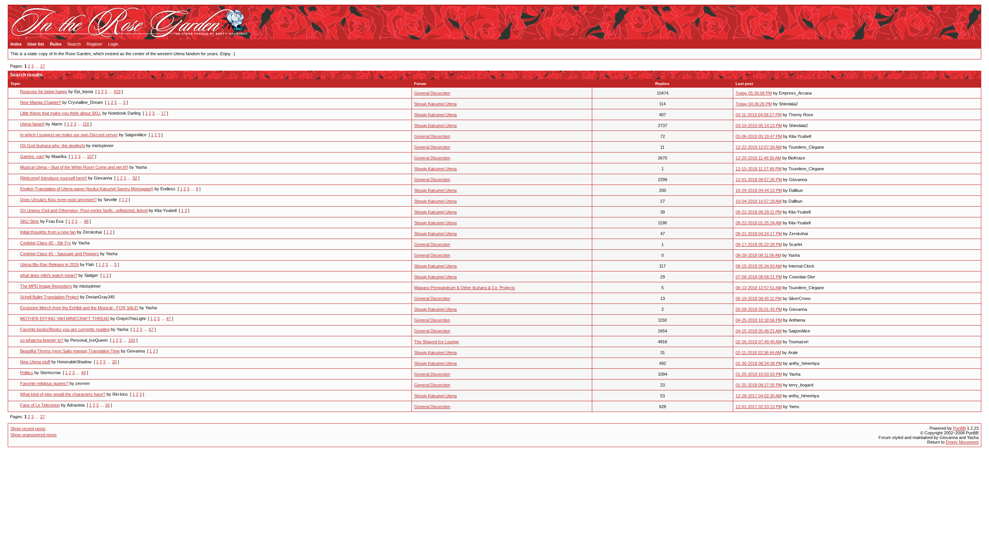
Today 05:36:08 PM (754, 93)
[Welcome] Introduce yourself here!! (53, 178)
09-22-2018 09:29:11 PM (759, 212)
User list (35, 44)
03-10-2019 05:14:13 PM (759, 125)
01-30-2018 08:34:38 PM (759, 363)
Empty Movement (962, 442)
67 (151, 329)
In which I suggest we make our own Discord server (69, 134)
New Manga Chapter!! (40, 102)
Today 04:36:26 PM (754, 104)
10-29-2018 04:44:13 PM (759, 190)
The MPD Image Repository (46, 286)
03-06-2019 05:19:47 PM (759, 136)
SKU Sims (29, 221)
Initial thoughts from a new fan (48, 232)
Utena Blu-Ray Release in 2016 (49, 264)
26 (107, 405)
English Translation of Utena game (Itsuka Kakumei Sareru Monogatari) (86, 188)
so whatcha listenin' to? (41, 340)
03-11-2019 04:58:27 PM (759, 114)
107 (90, 156)
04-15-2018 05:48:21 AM (759, 331)
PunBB (959, 428)
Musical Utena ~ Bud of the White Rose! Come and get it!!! (74, 167)
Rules (55, 44)
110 (86, 124)
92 (135, 178)
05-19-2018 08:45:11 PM (759, 298)
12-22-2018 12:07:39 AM (759, 147)
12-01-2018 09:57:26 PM (759, 179)
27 (42, 66)
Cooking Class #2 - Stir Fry (45, 243)
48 (86, 221)
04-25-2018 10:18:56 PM (759, 320)
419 (117, 91)
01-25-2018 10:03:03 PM (759, 374)
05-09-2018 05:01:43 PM (759, 309)
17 (163, 113)
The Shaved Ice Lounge (436, 341)
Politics (26, 372)
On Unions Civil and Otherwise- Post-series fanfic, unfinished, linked (84, 210)
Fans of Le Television (40, 405)
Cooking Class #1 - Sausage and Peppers (59, 253)
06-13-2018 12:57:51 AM (759, 287)
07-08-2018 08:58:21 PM (759, 277)
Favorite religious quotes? (44, 383)
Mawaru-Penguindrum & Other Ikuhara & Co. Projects (464, 287)
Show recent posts (28, 428)
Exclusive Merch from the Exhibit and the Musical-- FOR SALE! (79, 307)
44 (83, 372)
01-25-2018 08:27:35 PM (759, 385)
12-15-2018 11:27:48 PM (759, 168)
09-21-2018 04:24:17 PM (759, 233)
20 (114, 361)
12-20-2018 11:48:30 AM (758, 158)
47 (168, 318)
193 (131, 340)
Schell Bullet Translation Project (49, 297)
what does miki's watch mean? (48, 275)
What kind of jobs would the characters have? (62, 394)
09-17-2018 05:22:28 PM (759, 244)
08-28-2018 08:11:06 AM (758, 255)
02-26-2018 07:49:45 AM (759, 341)
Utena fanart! (32, 124)
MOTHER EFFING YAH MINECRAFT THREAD (64, 318)
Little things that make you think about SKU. (60, 113)
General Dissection (432, 93)
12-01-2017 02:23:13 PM (759, 406)
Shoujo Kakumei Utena (435, 104)
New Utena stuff (35, 361)
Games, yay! (32, 156)
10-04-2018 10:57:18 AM (759, 201)
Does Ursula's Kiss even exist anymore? (58, 199)
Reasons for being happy (43, 91)
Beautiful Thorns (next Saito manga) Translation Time (70, 351)
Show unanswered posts (33, 434)
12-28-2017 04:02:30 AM (759, 395)
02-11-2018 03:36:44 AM (758, 352)
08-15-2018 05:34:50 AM (759, 266)
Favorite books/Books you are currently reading (65, 329)
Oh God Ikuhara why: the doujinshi (52, 145)
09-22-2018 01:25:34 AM (759, 222)
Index (16, 44)
